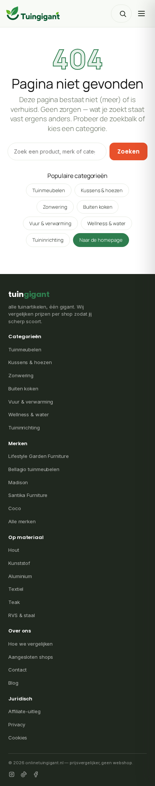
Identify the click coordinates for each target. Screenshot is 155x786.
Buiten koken (97, 206)
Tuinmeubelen (48, 190)
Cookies (17, 738)
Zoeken (128, 151)
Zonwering (55, 206)
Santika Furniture (27, 495)
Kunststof (19, 563)
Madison (18, 482)
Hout (13, 550)
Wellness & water (106, 223)
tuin (29, 294)
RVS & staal (21, 615)
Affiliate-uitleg (24, 711)
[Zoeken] (122, 13)
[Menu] (141, 13)
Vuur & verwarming (50, 223)
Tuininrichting (48, 239)
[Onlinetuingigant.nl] (33, 13)
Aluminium (20, 576)
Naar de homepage (100, 239)
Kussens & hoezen (101, 190)
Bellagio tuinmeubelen (33, 469)
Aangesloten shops (30, 657)
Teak (14, 602)
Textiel (15, 589)
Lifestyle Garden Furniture (38, 456)
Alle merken (22, 521)
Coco (14, 508)
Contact (17, 670)
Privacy (16, 724)
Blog (13, 683)
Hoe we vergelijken (30, 644)
